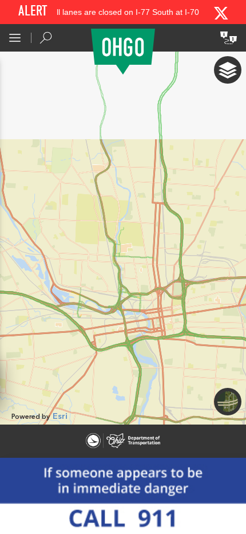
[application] (123, 238)
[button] (15, 38)
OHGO (123, 51)
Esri (60, 416)
